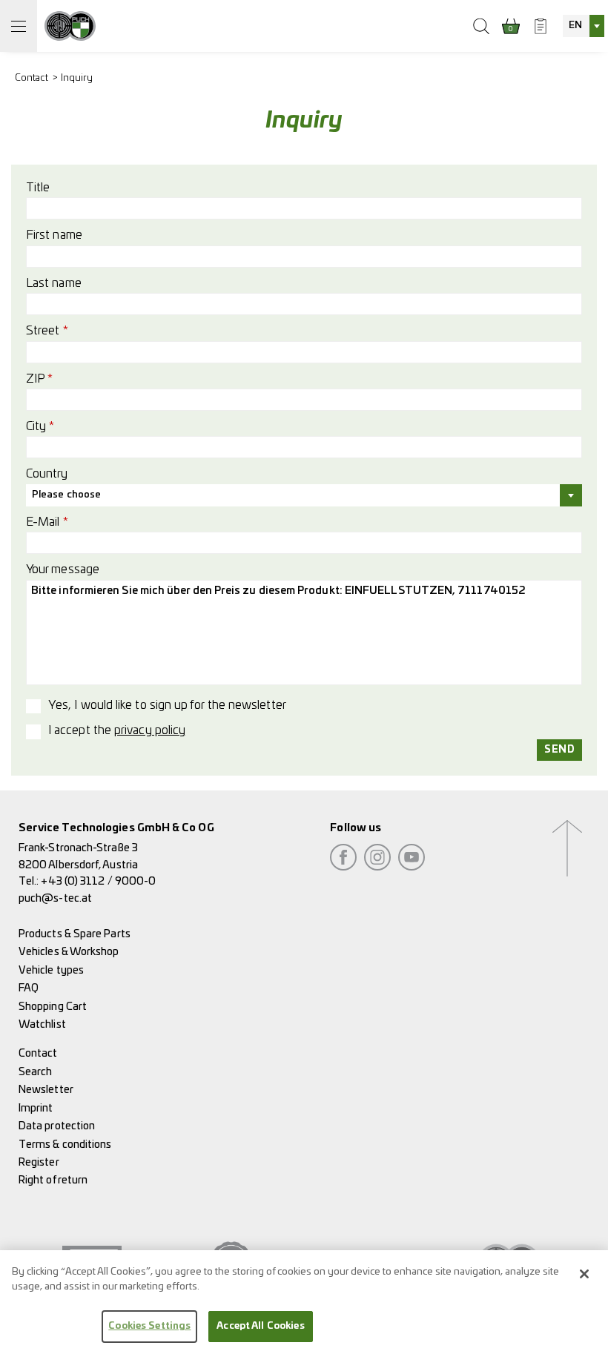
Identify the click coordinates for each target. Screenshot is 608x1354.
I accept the (116, 730)
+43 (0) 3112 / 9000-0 (98, 881)
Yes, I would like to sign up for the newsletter (167, 705)
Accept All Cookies (260, 1326)
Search (35, 1071)
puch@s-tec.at (55, 898)
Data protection (57, 1126)
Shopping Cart (53, 1006)
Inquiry (77, 78)
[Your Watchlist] (540, 26)
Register (39, 1162)
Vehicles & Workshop (69, 951)
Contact (32, 78)
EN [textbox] (575, 25)
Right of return (53, 1180)
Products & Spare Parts (74, 933)
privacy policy (149, 730)
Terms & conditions (65, 1144)
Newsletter (46, 1089)
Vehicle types (51, 970)
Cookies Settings (149, 1326)
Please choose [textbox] (66, 495)
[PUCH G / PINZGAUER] (70, 26)
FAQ (29, 988)
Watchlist (42, 1024)
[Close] (584, 1274)
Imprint (36, 1108)
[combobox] (583, 26)
